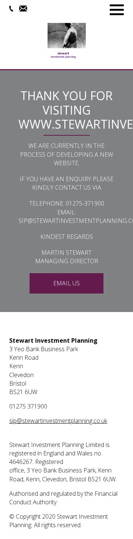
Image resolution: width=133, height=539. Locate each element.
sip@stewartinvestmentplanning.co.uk (58, 421)
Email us (66, 283)
